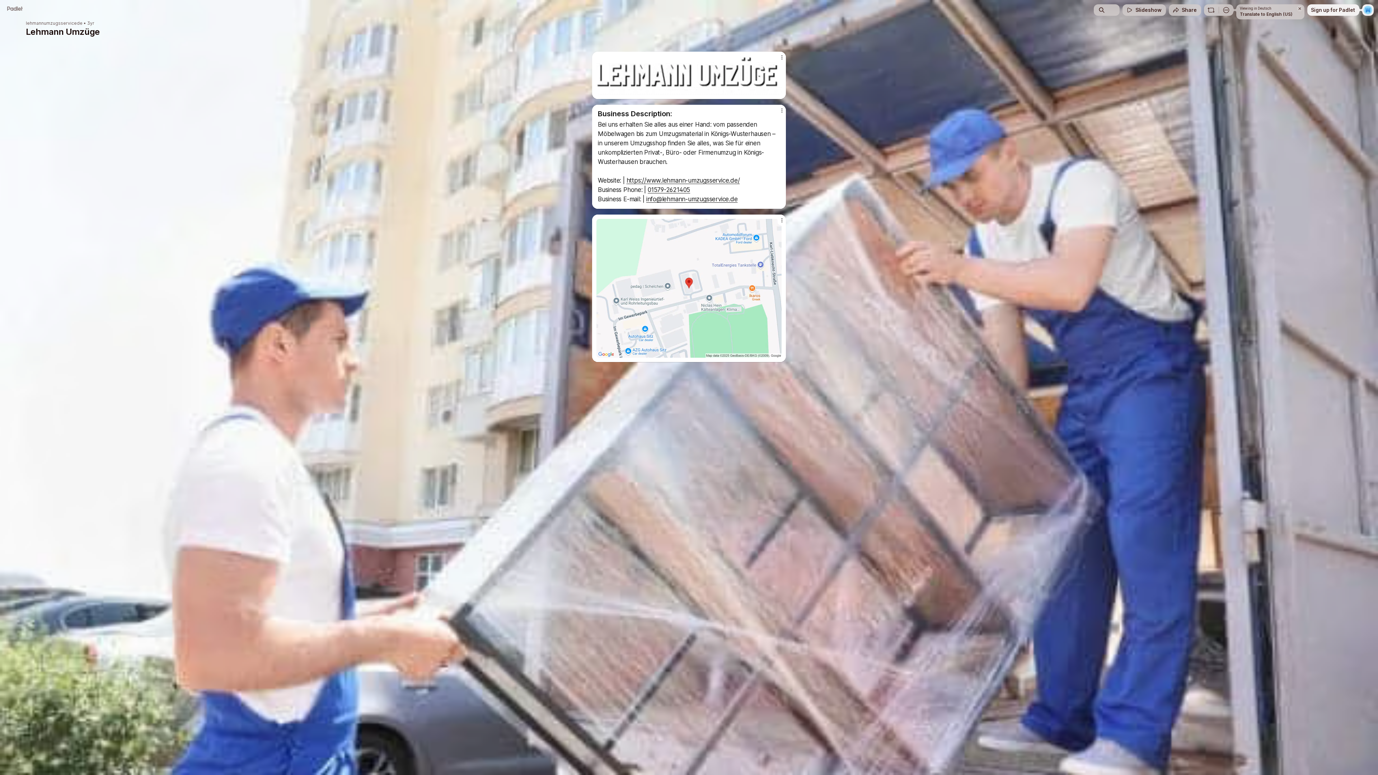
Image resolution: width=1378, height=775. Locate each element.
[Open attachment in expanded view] (689, 75)
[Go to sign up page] (1368, 10)
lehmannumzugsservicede (54, 23)
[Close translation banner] (1300, 8)
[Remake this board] (1211, 10)
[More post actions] (782, 57)
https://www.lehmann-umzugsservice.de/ (683, 180)
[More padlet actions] (1226, 10)
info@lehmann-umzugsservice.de (692, 199)
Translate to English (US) (1266, 14)
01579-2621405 (669, 189)
